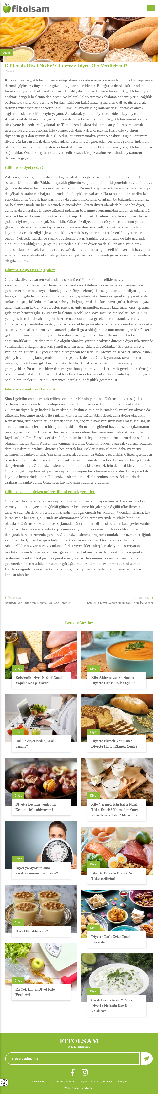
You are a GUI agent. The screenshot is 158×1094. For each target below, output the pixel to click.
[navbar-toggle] (151, 8)
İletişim (122, 1081)
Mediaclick (87, 1088)
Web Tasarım (71, 1088)
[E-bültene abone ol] (79, 1058)
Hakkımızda (38, 1081)
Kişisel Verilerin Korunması (96, 1081)
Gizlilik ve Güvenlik (63, 1081)
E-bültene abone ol (147, 1058)
